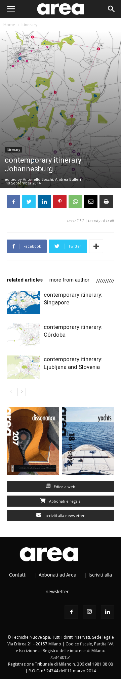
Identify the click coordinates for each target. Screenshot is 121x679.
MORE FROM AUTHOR (69, 280)
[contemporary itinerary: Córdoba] (23, 334)
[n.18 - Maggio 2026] (88, 442)
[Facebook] (71, 612)
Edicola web (64, 486)
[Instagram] (89, 612)
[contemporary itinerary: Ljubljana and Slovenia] (23, 367)
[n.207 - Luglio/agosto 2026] (33, 442)
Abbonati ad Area (57, 574)
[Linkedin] (107, 612)
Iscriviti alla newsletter (64, 515)
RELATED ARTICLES (25, 280)
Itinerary (29, 25)
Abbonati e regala (64, 501)
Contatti (18, 574)
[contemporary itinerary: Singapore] (23, 302)
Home (9, 25)
